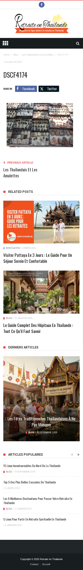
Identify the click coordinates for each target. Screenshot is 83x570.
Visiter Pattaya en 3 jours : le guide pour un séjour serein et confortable (37, 258)
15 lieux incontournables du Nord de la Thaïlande (31, 465)
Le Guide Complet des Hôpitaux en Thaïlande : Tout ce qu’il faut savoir (38, 328)
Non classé (13, 248)
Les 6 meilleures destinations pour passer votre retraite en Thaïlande (37, 500)
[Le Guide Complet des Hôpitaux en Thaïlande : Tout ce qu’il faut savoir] (41, 292)
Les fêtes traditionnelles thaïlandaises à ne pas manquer (41, 421)
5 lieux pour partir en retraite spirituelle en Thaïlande (34, 519)
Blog (9, 318)
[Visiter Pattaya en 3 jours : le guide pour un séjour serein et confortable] (41, 222)
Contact (34, 564)
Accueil (46, 564)
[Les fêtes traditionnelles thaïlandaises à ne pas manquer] (41, 398)
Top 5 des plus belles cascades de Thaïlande (29, 482)
